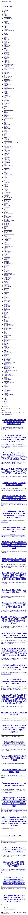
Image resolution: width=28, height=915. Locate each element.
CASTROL (6, 66)
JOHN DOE (7, 182)
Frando (5, 133)
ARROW (6, 27)
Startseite (6, 403)
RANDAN (6, 285)
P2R (5, 255)
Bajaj (5, 35)
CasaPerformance (8, 65)
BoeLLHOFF (7, 50)
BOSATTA (6, 53)
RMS (5, 296)
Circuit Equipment (8, 76)
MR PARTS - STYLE (9, 234)
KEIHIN (6, 185)
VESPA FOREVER (8, 375)
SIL (4, 316)
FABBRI (6, 116)
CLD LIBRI (6, 79)
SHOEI (5, 313)
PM (4, 269)
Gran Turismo (7, 150)
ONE (5, 250)
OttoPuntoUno (7, 253)
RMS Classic (7, 297)
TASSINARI (7, 356)
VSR (5, 389)
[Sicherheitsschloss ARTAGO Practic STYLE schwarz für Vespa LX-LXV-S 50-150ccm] (14, 659)
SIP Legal (6, 323)
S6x (4, 298)
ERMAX (6, 112)
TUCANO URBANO (9, 367)
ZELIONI (6, 401)
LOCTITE (6, 207)
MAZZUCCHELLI (8, 213)
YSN (5, 397)
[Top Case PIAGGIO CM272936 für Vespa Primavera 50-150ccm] (14, 552)
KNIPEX (6, 189)
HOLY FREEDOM (8, 165)
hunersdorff (6, 168)
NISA (5, 243)
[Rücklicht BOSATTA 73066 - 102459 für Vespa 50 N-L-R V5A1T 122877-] (14, 856)
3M (4, 11)
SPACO (5, 342)
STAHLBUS (7, 347)
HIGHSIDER (7, 162)
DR (4, 102)
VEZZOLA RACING (9, 382)
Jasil (5, 176)
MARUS (6, 212)
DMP (5, 99)
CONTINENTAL (8, 80)
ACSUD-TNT (7, 17)
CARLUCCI (7, 62)
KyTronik (6, 196)
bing (2, 913)
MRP (5, 235)
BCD (5, 38)
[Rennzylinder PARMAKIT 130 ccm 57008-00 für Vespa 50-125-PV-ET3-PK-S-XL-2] (14, 597)
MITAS (5, 227)
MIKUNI (6, 226)
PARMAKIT (7, 257)
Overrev (5, 254)
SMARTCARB (7, 335)
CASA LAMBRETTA (9, 64)
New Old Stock (7, 238)
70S (4, 13)
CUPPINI (6, 85)
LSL (5, 209)
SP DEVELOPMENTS (9, 339)
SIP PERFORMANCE (9, 324)
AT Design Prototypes (9, 30)
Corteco (5, 81)
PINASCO (6, 265)
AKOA (5, 22)
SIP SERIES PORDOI (9, 325)
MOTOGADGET (8, 230)
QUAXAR (6, 280)
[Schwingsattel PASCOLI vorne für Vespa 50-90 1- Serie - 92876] (14, 583)
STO (5, 350)
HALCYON (7, 157)
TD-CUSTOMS (7, 358)
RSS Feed (6, 907)
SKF (5, 332)
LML (5, 204)
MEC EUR (6, 217)
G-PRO (5, 137)
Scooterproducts (7, 302)
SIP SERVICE (7, 327)
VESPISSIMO (7, 379)
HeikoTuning (7, 160)
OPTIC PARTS (7, 251)
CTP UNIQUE (7, 84)
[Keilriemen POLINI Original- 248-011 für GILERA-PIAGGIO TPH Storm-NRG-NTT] (14, 842)
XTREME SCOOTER (9, 394)
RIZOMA (6, 294)
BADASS (6, 34)
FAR (5, 123)
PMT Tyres (6, 270)
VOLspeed (6, 386)
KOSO (5, 191)
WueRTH (6, 393)
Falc (5, 122)
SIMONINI (6, 317)
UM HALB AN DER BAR (10, 370)
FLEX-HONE (7, 129)
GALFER (6, 138)
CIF (4, 75)
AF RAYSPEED (8, 18)
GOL (5, 145)
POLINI (6, 271)
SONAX (6, 337)
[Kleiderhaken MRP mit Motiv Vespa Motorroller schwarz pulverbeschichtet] (14, 414)
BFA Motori (6, 46)
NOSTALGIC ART (8, 246)
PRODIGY (6, 275)
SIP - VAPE (6, 320)
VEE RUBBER (7, 374)
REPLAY (6, 290)
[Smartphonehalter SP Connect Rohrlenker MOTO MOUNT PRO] (14, 522)
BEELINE (6, 40)
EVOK (5, 114)
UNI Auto (6, 371)
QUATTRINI (7, 278)
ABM (5, 14)
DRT (5, 104)
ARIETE (6, 26)
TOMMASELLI (7, 363)
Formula (6, 131)
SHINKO (6, 312)
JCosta (5, 177)
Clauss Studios (7, 77)
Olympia (6, 247)
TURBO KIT (7, 368)
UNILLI (6, 373)
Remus (5, 289)
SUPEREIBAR (7, 352)
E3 (4, 107)
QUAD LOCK (7, 277)
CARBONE (6, 61)
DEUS (5, 92)
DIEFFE (6, 95)
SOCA (5, 336)
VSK (5, 387)
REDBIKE (6, 288)
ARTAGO (6, 29)
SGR (5, 311)
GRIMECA (6, 153)
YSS (5, 398)
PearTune (6, 259)
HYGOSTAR (7, 169)
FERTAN (6, 127)
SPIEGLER (6, 344)
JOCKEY (6, 181)
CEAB (5, 69)
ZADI (5, 399)
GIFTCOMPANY (8, 141)
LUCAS (6, 211)
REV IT (5, 293)
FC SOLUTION (7, 124)
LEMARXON (7, 199)
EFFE (5, 108)
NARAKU (6, 236)
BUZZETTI (6, 60)
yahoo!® (7, 913)
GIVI (5, 143)
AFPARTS (6, 19)
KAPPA (6, 184)
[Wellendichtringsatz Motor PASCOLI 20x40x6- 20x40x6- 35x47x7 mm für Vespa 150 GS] (14, 736)
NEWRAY (6, 240)
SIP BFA (6, 321)
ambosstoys (6, 25)
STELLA (6, 348)
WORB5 (6, 391)
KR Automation (7, 192)
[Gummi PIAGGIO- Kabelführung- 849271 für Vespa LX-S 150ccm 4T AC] (14, 674)
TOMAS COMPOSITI (9, 362)
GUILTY (6, 154)
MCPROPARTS (7, 216)
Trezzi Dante (7, 366)
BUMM (5, 58)
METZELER (7, 222)
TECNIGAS (7, 360)
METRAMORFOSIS (9, 220)
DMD (5, 97)
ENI (5, 111)
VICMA (6, 383)
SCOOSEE (6, 301)
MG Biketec (6, 223)
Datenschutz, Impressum (9, 909)
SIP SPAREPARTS (8, 328)
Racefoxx (6, 281)
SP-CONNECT (7, 340)
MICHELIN (6, 224)
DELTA (5, 89)
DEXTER (6, 93)
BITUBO (6, 49)
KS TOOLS (6, 193)
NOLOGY (6, 244)
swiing (5, 355)
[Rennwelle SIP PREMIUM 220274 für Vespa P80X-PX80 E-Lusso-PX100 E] (14, 750)
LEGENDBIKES (8, 197)
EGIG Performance (8, 110)
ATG (5, 31)
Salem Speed (7, 300)
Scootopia (6, 304)
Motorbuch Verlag (8, 231)
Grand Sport (6, 151)
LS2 (5, 208)
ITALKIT (6, 173)
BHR (5, 48)
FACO (5, 119)
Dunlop (5, 106)
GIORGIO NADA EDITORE (11, 142)
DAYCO (6, 87)
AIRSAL (6, 21)
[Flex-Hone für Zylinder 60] (7, 828)
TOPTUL (6, 364)
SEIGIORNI (7, 306)
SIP (4, 319)
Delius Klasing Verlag (9, 88)
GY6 (5, 155)
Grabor (5, 149)
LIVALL (6, 203)
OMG (5, 248)
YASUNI (6, 395)
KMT (5, 188)
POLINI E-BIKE (8, 273)
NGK (5, 242)
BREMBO (6, 56)
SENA (5, 308)
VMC (5, 385)
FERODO (6, 126)
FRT (5, 134)
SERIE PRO (7, 309)
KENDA (6, 186)
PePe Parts (6, 261)
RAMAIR (6, 282)
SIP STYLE (6, 329)
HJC (5, 164)
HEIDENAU (7, 158)
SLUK (5, 333)
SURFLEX (6, 354)
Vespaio (5, 377)
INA (5, 172)
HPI (5, 166)
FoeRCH (6, 130)
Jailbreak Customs (8, 174)
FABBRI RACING (8, 118)
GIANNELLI (7, 139)
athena (5, 33)
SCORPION (7, 305)
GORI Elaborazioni (8, 147)
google (25, 912)
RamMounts (6, 284)
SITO (5, 331)
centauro (6, 71)
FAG (5, 120)
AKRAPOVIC (7, 23)
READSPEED (7, 286)
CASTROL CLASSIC (9, 68)
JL (4, 178)
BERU (5, 44)
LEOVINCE (7, 200)
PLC (5, 267)
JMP (5, 180)
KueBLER (6, 195)
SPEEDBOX (7, 343)
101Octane (6, 10)
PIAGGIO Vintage (8, 263)
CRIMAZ (6, 83)
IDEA (5, 170)
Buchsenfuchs (7, 57)
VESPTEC (6, 381)
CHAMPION (7, 72)
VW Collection (7, 390)
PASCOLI (6, 258)
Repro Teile (6, 292)
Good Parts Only (8, 146)
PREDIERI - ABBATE (9, 274)
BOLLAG (6, 52)
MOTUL (6, 232)
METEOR (6, 219)
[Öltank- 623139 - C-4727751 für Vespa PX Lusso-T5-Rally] (14, 777)
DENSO (6, 91)
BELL (5, 41)
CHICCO (6, 73)
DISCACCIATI (7, 96)
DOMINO (6, 100)
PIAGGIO (6, 262)
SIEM (5, 315)
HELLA (6, 161)
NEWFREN (6, 239)
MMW (5, 228)
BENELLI (6, 42)
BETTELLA (7, 45)
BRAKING (6, 54)
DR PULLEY (7, 103)
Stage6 (5, 346)
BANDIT (6, 37)
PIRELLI (6, 266)
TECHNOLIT (7, 359)
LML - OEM (7, 205)
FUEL (5, 135)
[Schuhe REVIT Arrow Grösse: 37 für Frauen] (12, 706)
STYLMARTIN (7, 351)
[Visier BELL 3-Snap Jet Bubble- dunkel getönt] (12, 763)
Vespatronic (6, 378)
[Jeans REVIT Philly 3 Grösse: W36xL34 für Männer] (14, 476)
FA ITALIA (6, 115)
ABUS (5, 15)
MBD (5, 215)
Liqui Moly (6, 201)
